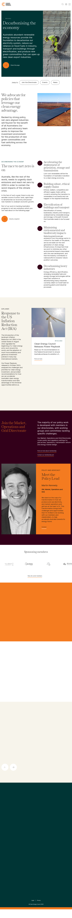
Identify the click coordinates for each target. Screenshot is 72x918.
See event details (39, 699)
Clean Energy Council (35, 904)
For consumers (29, 837)
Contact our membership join (45, 455)
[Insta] (30, 813)
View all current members (35, 576)
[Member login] (66, 4)
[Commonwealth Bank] (38, 564)
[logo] (6, 4)
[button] (31, 668)
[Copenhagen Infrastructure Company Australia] (58, 564)
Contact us (5, 831)
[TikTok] (43, 813)
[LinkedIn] (34, 813)
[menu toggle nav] (69, 4)
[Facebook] (27, 813)
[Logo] (36, 803)
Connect (44, 527)
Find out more (38, 359)
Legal (32, 900)
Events (44, 82)
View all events (5, 699)
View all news (5, 748)
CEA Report (17, 826)
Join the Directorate (29, 82)
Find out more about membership (46, 451)
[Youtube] (40, 813)
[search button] (63, 4)
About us (4, 835)
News (55, 82)
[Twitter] (36, 813)
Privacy (39, 900)
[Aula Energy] (18, 564)
